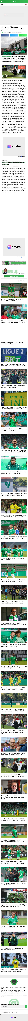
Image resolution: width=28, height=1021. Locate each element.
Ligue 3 (5, 991)
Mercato (2, 991)
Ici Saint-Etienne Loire (10, 995)
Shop (26, 4)
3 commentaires (19, 32)
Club (22, 990)
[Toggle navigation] (1, 1)
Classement (7, 987)
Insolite (9, 991)
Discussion (16, 987)
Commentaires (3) (14, 276)
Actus (2, 4)
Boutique (2, 988)
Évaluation (20, 987)
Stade (2, 32)
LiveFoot (20, 995)
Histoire (19, 991)
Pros (2, 990)
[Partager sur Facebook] (5, 35)
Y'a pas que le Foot (14, 991)
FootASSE (16, 995)
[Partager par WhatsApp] (23, 35)
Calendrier (11, 987)
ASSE (24, 995)
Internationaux (14, 990)
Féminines (19, 990)
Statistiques (24, 991)
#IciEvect (24, 987)
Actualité (2, 987)
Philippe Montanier (21, 273)
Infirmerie (9, 990)
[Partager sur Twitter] (14, 35)
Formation (5, 990)
